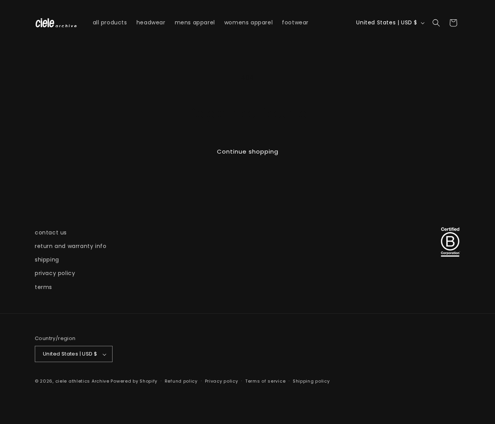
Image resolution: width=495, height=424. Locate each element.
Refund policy (181, 381)
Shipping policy (311, 381)
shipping (47, 260)
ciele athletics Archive (82, 381)
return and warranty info (70, 246)
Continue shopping (247, 151)
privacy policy (55, 273)
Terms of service (265, 381)
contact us (51, 232)
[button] (436, 22)
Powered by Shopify (134, 381)
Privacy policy (221, 381)
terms (43, 287)
